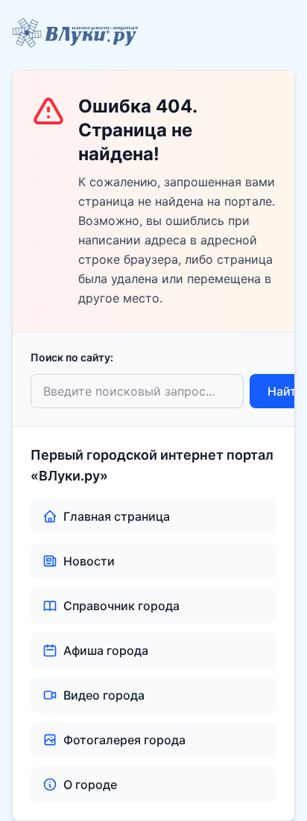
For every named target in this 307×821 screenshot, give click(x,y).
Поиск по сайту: (72, 357)
